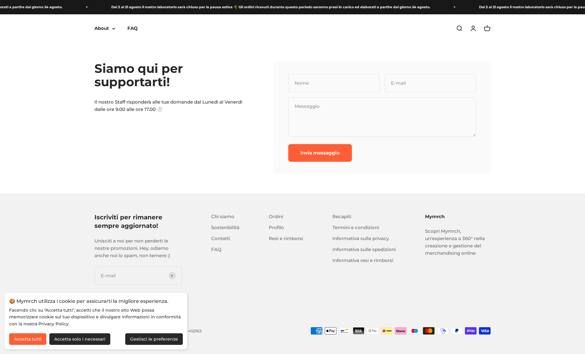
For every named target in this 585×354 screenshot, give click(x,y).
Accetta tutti (27, 339)
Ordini (276, 216)
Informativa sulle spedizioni (364, 249)
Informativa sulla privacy (360, 238)
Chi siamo (222, 216)
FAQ (132, 28)
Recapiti (341, 216)
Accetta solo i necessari (79, 339)
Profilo (276, 227)
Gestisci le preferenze (154, 339)
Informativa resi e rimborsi (362, 260)
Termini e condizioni (355, 227)
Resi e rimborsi (286, 238)
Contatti (220, 238)
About (101, 28)
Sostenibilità (225, 227)
